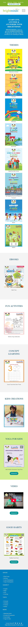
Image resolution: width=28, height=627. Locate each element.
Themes (6, 604)
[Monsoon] (14, 110)
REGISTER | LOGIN (14, 4)
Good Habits (7, 617)
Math (5, 590)
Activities (6, 603)
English (5, 588)
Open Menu (23, 10)
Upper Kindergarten (8, 581)
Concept (6, 601)
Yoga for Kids (7, 618)
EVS (5, 592)
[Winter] (14, 211)
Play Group (6, 576)
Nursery (6, 578)
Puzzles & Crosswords (9, 615)
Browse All (14, 473)
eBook (5, 606)
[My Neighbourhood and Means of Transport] (14, 186)
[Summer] (14, 86)
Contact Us (20, 2)
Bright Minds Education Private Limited (14, 625)
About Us (10, 2)
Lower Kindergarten (8, 580)
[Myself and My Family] (14, 160)
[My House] (14, 135)
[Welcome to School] (14, 61)
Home (4, 2)
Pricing (15, 2)
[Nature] (14, 236)
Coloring (6, 594)
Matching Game (8, 613)
